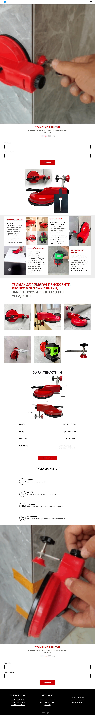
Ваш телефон (9, 152)
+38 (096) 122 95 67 (18, 702)
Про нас (48, 705)
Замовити (47, 162)
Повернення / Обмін (47, 702)
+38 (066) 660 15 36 (18, 705)
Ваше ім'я (7, 143)
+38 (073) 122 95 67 (18, 700)
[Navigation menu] (91, 2)
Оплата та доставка (47, 700)
